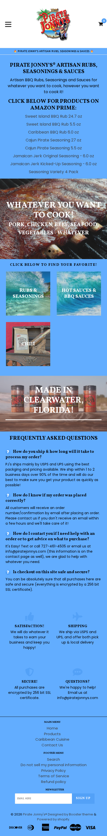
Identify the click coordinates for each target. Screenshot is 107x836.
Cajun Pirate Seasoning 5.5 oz (53, 148)
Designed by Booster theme (70, 814)
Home (52, 728)
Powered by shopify (53, 819)
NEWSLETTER (55, 789)
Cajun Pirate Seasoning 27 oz (53, 140)
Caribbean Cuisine (52, 739)
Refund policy (53, 781)
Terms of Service (53, 776)
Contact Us (52, 745)
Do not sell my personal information (54, 764)
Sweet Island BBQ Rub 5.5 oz (53, 124)
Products (52, 733)
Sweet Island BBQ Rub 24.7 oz (53, 116)
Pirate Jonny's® (35, 814)
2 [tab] (53, 251)
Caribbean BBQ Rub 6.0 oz (53, 132)
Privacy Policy (53, 770)
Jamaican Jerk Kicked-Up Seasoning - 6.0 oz (53, 164)
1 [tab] (49, 251)
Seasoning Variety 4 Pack (53, 172)
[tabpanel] (53, 219)
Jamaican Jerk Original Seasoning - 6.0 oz (53, 156)
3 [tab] (57, 251)
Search (53, 759)
